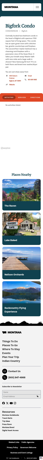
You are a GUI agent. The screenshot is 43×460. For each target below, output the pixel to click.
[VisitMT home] (10, 7)
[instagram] (15, 403)
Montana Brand (8, 427)
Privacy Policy (12, 447)
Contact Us (14, 371)
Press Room (7, 424)
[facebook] (3, 403)
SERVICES (22, 97)
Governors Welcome (28, 447)
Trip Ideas (6, 421)
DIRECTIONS (35, 97)
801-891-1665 (32, 80)
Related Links (14, 442)
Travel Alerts (7, 418)
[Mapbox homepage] (5, 148)
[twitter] (7, 403)
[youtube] (11, 403)
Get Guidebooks (14, 458)
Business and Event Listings (21, 453)
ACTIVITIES (9, 97)
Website (12, 85)
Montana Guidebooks (10, 415)
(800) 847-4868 (16, 377)
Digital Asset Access (10, 430)
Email (30, 76)
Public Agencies (28, 442)
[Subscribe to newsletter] (37, 396)
